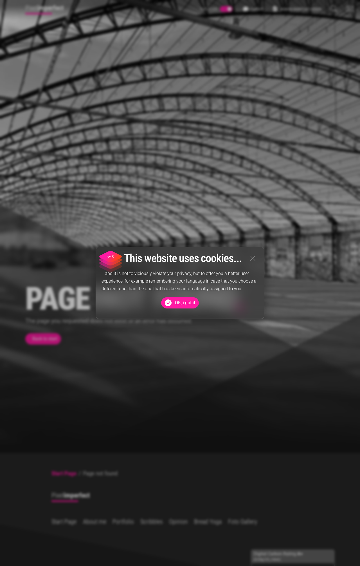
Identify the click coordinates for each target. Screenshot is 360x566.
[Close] (252, 258)
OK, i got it (185, 302)
